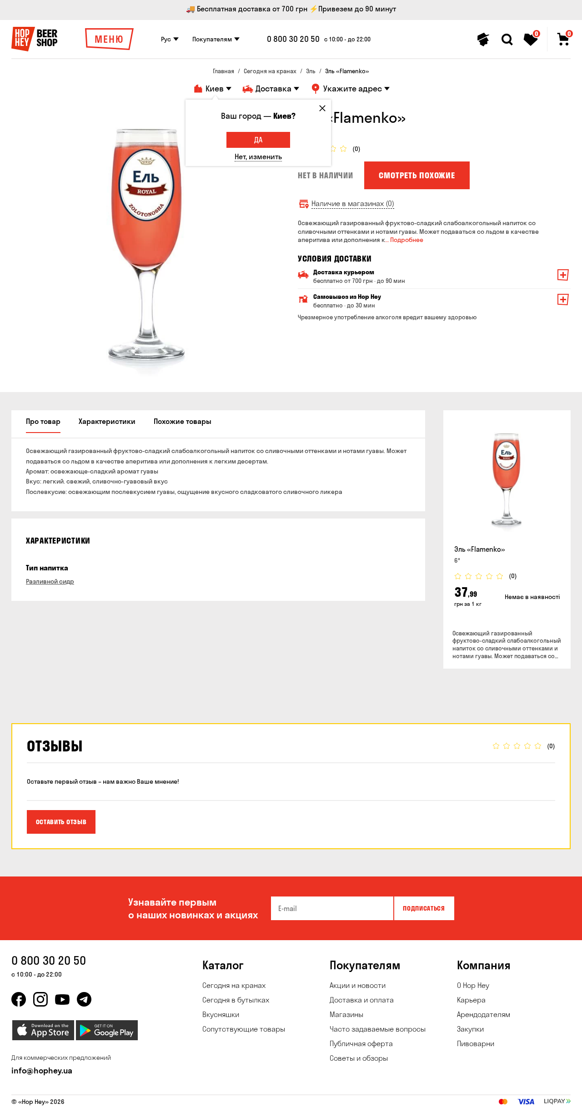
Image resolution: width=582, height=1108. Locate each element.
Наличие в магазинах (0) (352, 203)
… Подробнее (404, 240)
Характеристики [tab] (107, 421)
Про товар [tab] (43, 421)
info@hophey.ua (41, 1070)
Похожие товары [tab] (182, 421)
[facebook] (18, 999)
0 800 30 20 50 (293, 39)
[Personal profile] (483, 39)
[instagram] (40, 999)
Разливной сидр (50, 581)
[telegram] (84, 999)
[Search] (507, 39)
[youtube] (62, 999)
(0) (356, 149)
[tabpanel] (147, 244)
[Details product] (507, 479)
